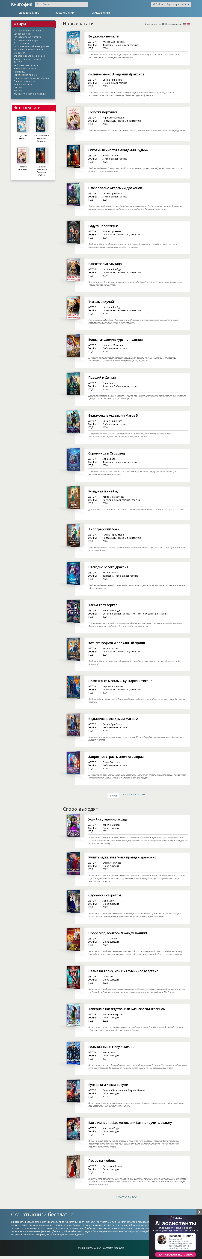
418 (143, 794)
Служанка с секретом (104, 895)
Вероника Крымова (113, 686)
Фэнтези (17, 87)
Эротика (17, 90)
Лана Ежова (109, 382)
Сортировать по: (153, 24)
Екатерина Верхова (113, 1014)
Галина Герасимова (113, 534)
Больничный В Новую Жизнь (111, 1047)
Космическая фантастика (27, 59)
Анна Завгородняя (112, 610)
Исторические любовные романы (31, 46)
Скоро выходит (111, 827)
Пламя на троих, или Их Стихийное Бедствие (123, 971)
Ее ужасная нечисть (103, 36)
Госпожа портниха (102, 112)
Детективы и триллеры (25, 40)
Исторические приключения (28, 49)
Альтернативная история (27, 30)
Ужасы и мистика (22, 84)
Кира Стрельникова (113, 117)
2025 (105, 86)
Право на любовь (102, 1160)
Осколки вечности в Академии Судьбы (118, 150)
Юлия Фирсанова (112, 231)
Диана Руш (108, 976)
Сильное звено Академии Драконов (116, 74)
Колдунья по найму (103, 491)
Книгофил (21, 4)
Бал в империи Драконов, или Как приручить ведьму (130, 1122)
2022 (105, 831)
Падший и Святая (102, 377)
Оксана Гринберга (112, 79)
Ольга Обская (110, 938)
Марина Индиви (136, 1090)
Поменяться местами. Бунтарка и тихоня (120, 681)
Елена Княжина (111, 155)
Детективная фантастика (27, 36)
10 (137, 794)
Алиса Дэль (109, 1052)
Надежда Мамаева (113, 345)
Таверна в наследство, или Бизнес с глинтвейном (127, 1009)
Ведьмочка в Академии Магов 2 (113, 719)
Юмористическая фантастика (29, 93)
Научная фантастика (24, 68)
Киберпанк (19, 52)
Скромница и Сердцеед (106, 453)
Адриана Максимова (114, 496)
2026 (105, 48)
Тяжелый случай (101, 302)
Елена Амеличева (112, 862)
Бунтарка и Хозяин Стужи (108, 1085)
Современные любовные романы (31, 77)
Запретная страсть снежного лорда (116, 756)
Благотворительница (105, 264)
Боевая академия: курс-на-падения (115, 339)
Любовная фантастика (25, 65)
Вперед (113, 795)
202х (105, 1134)
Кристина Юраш (111, 824)
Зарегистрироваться (178, 4)
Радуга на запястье (103, 226)
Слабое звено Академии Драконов (115, 188)
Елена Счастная (111, 762)
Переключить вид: (173, 24)
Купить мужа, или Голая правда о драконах (122, 857)
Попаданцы (19, 71)
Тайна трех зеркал (102, 605)
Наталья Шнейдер (112, 269)
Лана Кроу (108, 900)
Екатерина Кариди (112, 1166)
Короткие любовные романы (29, 55)
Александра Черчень (114, 41)
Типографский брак (103, 529)
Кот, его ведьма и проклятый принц (116, 643)
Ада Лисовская (110, 572)
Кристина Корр (111, 1128)
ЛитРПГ (17, 62)
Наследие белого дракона (108, 567)
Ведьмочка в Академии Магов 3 (113, 415)
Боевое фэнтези (22, 33)
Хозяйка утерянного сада (108, 819)
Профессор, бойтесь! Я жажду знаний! (117, 933)
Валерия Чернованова (115, 1090)
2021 (105, 1058)
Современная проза (24, 81)
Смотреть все (126, 1197)
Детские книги (21, 43)
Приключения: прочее (25, 74)
